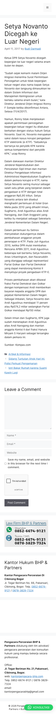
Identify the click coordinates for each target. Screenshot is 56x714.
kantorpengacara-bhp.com (27, 676)
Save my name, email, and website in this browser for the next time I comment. (29, 463)
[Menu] (47, 7)
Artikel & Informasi (19, 354)
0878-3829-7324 (22, 590)
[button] (38, 707)
